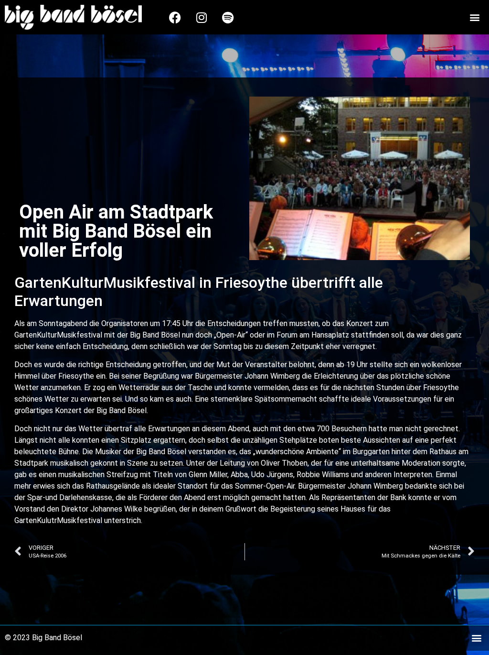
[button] (475, 17)
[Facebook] (175, 17)
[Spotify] (228, 17)
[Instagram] (201, 17)
